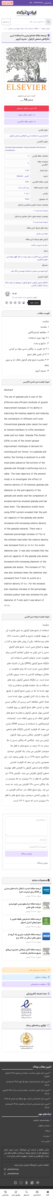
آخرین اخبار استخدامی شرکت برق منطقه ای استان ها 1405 (26, 1098)
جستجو (6, 21)
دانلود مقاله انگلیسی (25, 121)
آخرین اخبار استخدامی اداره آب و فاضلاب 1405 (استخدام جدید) (27, 1106)
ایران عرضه (45, 28)
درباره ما (46, 1136)
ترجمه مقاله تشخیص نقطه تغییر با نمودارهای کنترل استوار (25, 921)
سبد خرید (6, 2)
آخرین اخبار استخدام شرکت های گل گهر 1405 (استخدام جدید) (27, 1083)
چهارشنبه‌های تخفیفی (41, 1120)
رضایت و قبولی (43, 1125)
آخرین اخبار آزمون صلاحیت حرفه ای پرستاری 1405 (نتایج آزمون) (27, 1075)
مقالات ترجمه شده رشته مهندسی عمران (23, 28)
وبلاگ (47, 1131)
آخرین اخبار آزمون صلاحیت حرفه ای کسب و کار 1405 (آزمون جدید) (26, 1092)
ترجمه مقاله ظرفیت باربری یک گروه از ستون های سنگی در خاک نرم (24, 936)
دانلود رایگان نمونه (25, 115)
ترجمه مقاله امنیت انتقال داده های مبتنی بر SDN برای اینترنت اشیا (22, 890)
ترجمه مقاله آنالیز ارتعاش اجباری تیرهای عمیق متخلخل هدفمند (23, 951)
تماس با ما (45, 1141)
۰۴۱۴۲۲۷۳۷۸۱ (13, 1169)
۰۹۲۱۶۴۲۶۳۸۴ (13, 1173)
